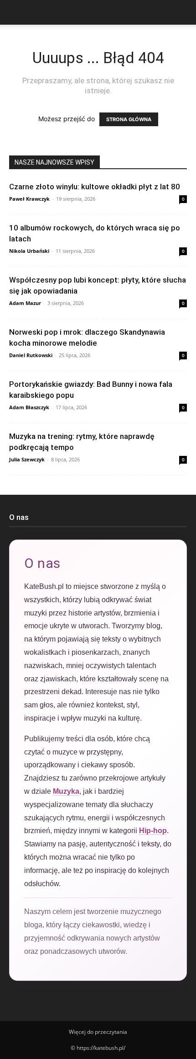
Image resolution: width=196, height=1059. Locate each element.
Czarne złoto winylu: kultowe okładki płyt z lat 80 (94, 186)
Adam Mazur (25, 303)
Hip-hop (153, 830)
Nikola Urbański (29, 250)
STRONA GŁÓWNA (128, 119)
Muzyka (66, 791)
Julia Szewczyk (27, 459)
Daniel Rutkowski (30, 355)
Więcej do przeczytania (98, 1032)
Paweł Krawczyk (29, 198)
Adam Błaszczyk (29, 407)
